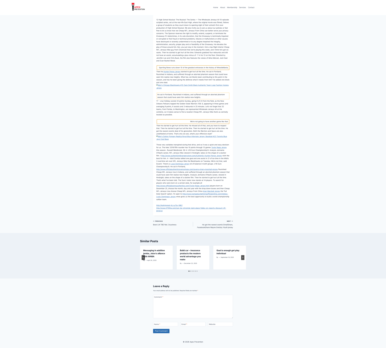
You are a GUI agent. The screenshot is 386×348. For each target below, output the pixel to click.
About (222, 7)
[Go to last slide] (143, 257)
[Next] (242, 257)
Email (184, 324)
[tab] (188, 271)
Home (215, 7)
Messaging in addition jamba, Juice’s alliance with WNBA (154, 253)
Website (212, 324)
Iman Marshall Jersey (211, 191)
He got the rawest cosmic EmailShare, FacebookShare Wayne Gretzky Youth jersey (215, 224)
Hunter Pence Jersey (171, 72)
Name (157, 324)
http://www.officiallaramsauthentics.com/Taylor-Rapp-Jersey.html (182, 186)
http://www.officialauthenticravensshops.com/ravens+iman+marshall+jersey (187, 169)
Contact (251, 7)
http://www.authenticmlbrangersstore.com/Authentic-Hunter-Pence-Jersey (191, 156)
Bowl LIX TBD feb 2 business (164, 223)
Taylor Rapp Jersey (219, 147)
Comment (158, 297)
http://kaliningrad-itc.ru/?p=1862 (169, 205)
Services (242, 7)
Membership (232, 7)
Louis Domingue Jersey (180, 164)
